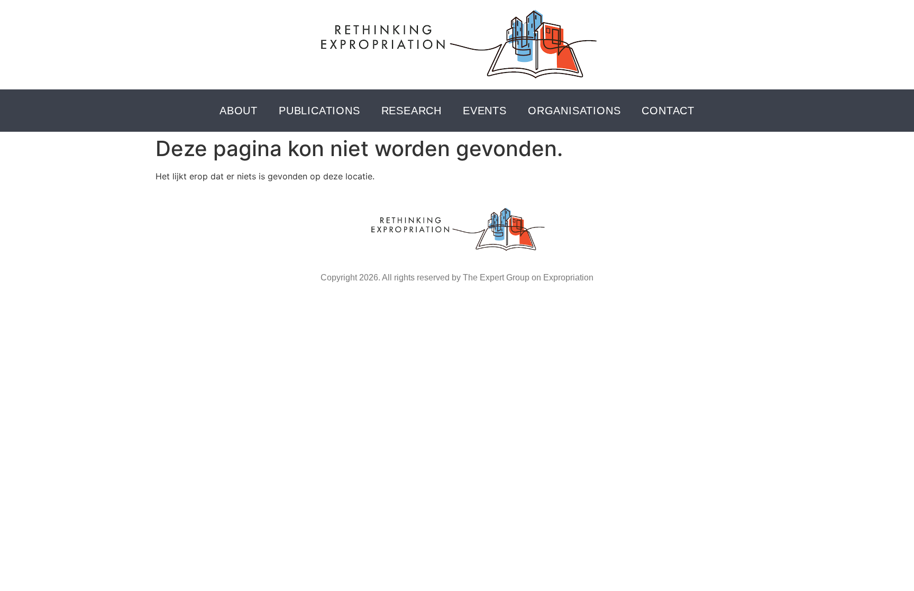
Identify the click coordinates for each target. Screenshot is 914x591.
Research (411, 110)
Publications (319, 110)
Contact (668, 110)
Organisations (574, 110)
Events (485, 110)
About (239, 110)
